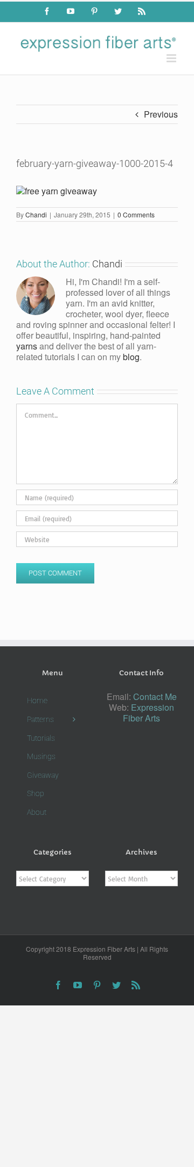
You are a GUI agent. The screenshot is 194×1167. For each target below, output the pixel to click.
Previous (161, 114)
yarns (26, 346)
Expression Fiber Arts (148, 712)
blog (131, 357)
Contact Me (155, 696)
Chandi (36, 214)
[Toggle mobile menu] (172, 58)
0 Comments (136, 214)
